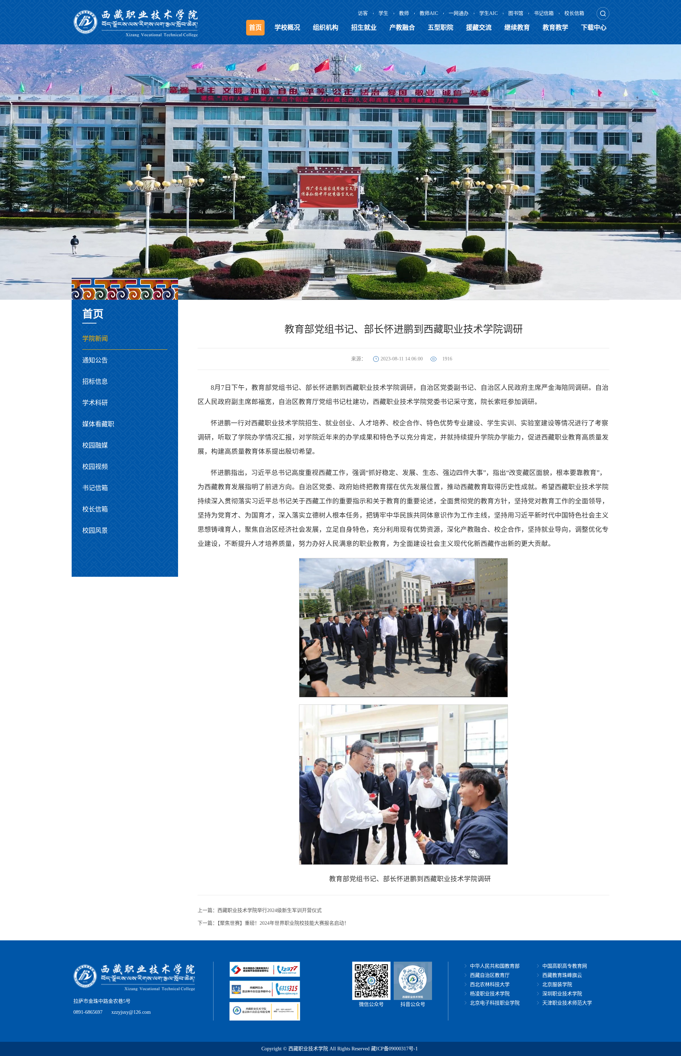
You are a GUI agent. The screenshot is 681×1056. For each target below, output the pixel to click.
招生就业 (364, 27)
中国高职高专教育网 (564, 966)
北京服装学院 (557, 984)
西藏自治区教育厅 (490, 975)
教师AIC (429, 13)
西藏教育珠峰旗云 (562, 975)
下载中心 (594, 27)
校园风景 (95, 530)
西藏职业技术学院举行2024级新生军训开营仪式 (269, 910)
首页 (255, 27)
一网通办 (459, 13)
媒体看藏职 (98, 424)
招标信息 (95, 381)
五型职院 (440, 27)
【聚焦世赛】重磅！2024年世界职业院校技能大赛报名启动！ (283, 923)
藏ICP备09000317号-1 (394, 1048)
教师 (404, 13)
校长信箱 (574, 13)
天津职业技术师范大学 (567, 1003)
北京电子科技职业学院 (495, 1003)
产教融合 (402, 27)
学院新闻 (95, 338)
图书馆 (515, 13)
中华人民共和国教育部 (495, 966)
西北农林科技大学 (490, 984)
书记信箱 (544, 13)
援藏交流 (479, 27)
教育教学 (555, 27)
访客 (363, 13)
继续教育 (517, 27)
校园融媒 (95, 445)
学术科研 (95, 403)
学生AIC (488, 13)
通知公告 (95, 360)
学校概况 (287, 27)
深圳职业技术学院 (562, 993)
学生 (383, 13)
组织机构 (325, 27)
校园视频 (95, 466)
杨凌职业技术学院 (490, 993)
